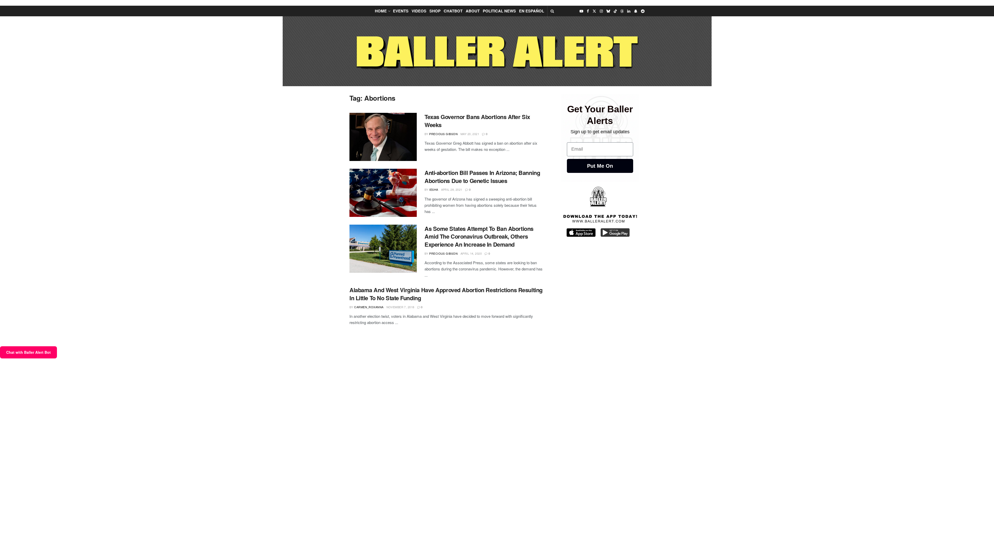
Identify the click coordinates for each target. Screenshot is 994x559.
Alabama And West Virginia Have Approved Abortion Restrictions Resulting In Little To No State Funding (446, 294)
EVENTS (400, 11)
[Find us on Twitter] (594, 11)
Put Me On (600, 166)
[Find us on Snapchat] (635, 11)
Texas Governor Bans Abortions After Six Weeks (477, 121)
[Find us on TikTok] (615, 11)
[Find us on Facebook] (588, 11)
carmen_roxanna (368, 307)
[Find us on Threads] (622, 11)
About (473, 11)
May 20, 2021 (470, 134)
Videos (419, 11)
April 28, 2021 (451, 189)
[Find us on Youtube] (581, 11)
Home (381, 11)
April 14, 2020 (471, 253)
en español (531, 11)
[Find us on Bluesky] (608, 11)
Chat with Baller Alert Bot (28, 352)
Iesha (433, 189)
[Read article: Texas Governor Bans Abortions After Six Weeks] (383, 137)
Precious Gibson (443, 134)
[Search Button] (552, 11)
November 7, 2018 (400, 307)
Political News (499, 11)
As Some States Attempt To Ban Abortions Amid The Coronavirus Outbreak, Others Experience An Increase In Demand (479, 236)
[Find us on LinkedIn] (628, 11)
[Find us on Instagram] (601, 11)
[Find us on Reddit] (643, 11)
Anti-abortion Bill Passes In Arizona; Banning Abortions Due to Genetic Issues (482, 176)
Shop (435, 11)
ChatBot (453, 11)
